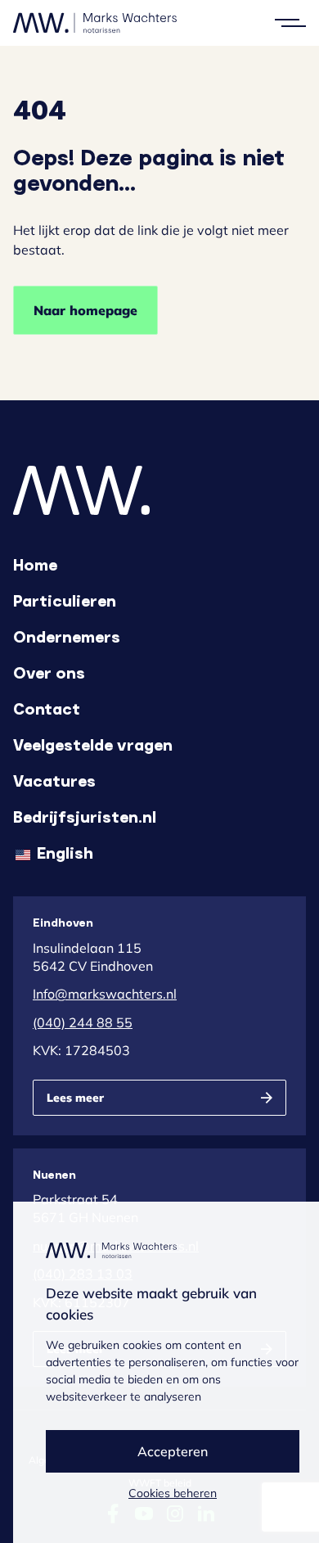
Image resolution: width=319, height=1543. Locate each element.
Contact (46, 708)
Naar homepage (85, 310)
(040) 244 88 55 (83, 1022)
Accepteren (172, 1451)
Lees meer (75, 1097)
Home (35, 564)
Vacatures (54, 780)
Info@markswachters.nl (105, 994)
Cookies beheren (172, 1493)
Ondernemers (66, 636)
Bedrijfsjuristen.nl (84, 816)
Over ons (49, 672)
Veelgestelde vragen (93, 744)
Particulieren (64, 600)
